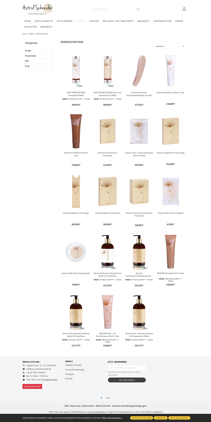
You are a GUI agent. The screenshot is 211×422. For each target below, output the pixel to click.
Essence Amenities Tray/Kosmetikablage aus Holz (139, 93)
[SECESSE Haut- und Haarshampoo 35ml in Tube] (107, 312)
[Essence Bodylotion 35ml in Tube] (171, 71)
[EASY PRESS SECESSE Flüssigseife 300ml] (76, 71)
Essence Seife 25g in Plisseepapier (76, 273)
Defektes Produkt (73, 365)
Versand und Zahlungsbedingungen (129, 406)
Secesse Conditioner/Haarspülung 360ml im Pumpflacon (139, 274)
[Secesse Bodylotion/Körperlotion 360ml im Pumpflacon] (107, 251)
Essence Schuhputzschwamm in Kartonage (139, 214)
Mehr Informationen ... (112, 418)
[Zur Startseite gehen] (37, 9)
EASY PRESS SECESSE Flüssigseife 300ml (76, 93)
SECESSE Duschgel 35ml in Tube (170, 273)
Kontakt (69, 378)
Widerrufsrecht (103, 406)
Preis (27, 66)
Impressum (75, 406)
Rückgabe (69, 374)
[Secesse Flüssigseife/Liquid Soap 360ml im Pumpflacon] (76, 312)
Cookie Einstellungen (75, 369)
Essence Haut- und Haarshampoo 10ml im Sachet (139, 154)
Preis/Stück (30, 55)
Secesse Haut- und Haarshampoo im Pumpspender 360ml (139, 334)
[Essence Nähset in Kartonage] (107, 191)
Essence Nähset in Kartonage (107, 213)
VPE (26, 61)
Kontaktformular (49, 379)
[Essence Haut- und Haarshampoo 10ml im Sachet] (139, 131)
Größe (28, 50)
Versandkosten (98, 412)
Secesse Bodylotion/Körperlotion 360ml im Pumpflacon (107, 274)
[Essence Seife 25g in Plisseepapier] (76, 251)
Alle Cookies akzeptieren (179, 418)
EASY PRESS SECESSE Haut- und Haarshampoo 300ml (107, 93)
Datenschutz (88, 406)
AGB (66, 406)
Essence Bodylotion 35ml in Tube (170, 92)
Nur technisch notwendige (141, 418)
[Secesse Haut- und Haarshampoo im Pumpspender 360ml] (139, 312)
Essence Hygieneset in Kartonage (171, 152)
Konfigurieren (161, 418)
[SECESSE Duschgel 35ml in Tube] (171, 251)
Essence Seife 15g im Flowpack (170, 213)
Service (69, 361)
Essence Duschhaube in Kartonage (107, 154)
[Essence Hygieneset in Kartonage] (171, 131)
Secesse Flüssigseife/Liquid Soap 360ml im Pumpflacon (76, 334)
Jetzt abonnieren (127, 380)
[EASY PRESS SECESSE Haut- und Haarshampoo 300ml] (107, 71)
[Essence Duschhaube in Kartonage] (107, 131)
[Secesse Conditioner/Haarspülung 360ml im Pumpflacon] (139, 251)
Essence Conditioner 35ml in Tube (76, 154)
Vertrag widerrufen (32, 386)
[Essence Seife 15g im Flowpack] (171, 191)
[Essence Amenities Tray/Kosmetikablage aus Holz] (139, 71)
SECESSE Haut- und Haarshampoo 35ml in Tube (107, 334)
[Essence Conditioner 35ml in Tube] (76, 131)
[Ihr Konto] (184, 9)
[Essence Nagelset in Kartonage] (76, 191)
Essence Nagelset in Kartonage (76, 213)
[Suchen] (138, 9)
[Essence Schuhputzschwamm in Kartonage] (139, 191)
